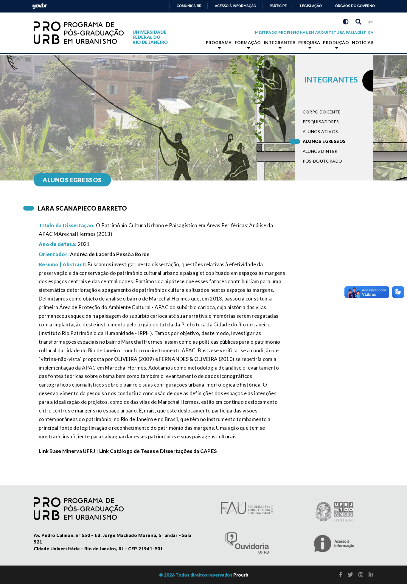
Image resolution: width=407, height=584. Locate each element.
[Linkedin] (371, 574)
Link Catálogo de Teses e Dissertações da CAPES (158, 451)
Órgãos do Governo (355, 6)
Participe (278, 6)
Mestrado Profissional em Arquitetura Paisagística (314, 32)
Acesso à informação (235, 6)
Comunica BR (189, 6)
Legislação (311, 6)
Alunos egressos (324, 141)
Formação (248, 42)
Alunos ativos (320, 131)
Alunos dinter (320, 151)
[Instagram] (360, 574)
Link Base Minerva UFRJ (67, 451)
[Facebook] (340, 574)
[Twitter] (350, 574)
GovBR (38, 4)
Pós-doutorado (322, 160)
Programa (219, 42)
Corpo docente (322, 111)
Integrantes (280, 42)
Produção (336, 42)
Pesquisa (309, 42)
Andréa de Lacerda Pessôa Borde (110, 254)
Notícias (362, 42)
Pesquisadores (321, 121)
